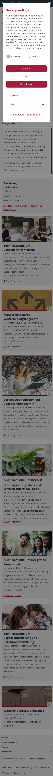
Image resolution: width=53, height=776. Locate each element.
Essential (16, 56)
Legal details (17, 114)
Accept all (26, 68)
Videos (34, 56)
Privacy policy (34, 114)
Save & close (26, 84)
